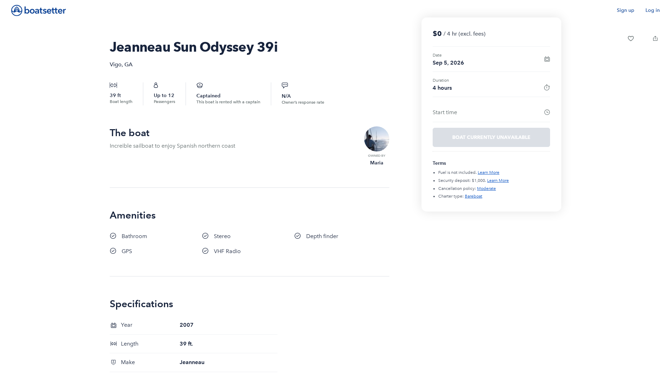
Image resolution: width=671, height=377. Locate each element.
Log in (652, 10)
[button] (631, 38)
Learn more (488, 172)
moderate (486, 188)
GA (128, 64)
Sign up (625, 10)
